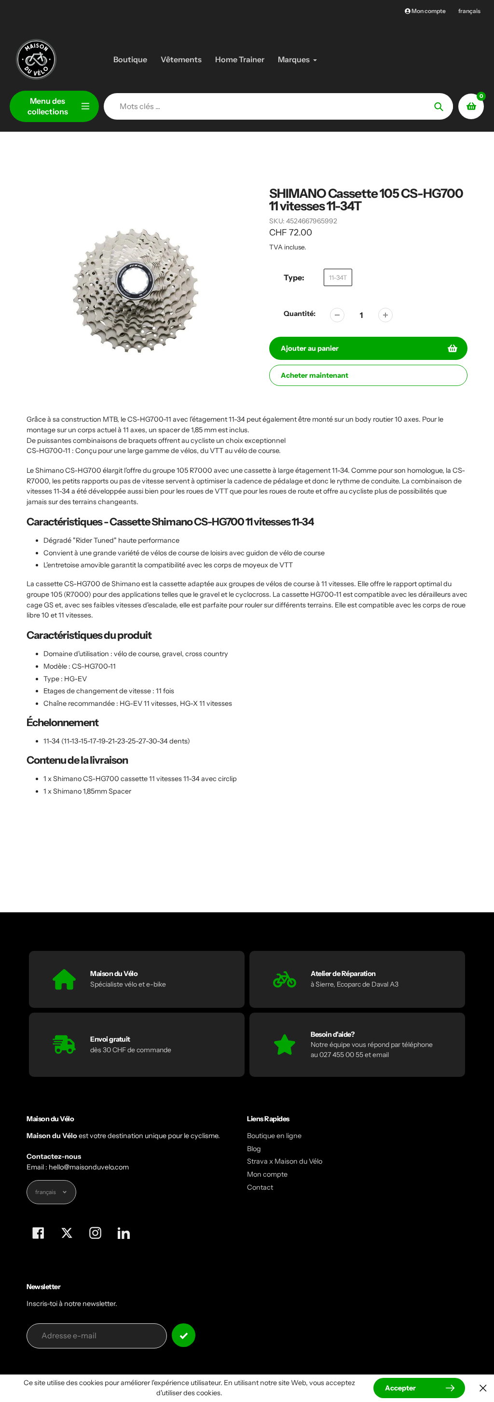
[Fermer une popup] (483, 1388)
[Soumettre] (183, 1335)
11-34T (338, 277)
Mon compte (267, 1174)
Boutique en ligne (274, 1135)
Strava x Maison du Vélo (284, 1161)
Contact (260, 1187)
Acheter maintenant (314, 375)
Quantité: (300, 313)
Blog (254, 1148)
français (469, 10)
